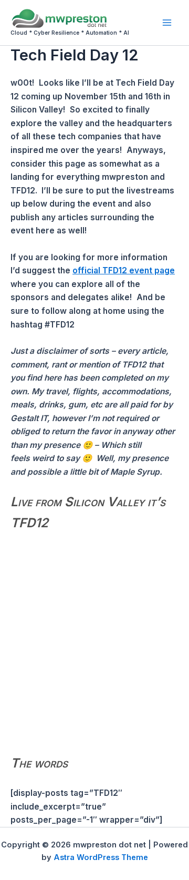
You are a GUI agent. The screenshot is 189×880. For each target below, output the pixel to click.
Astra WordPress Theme (101, 857)
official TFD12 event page (123, 270)
